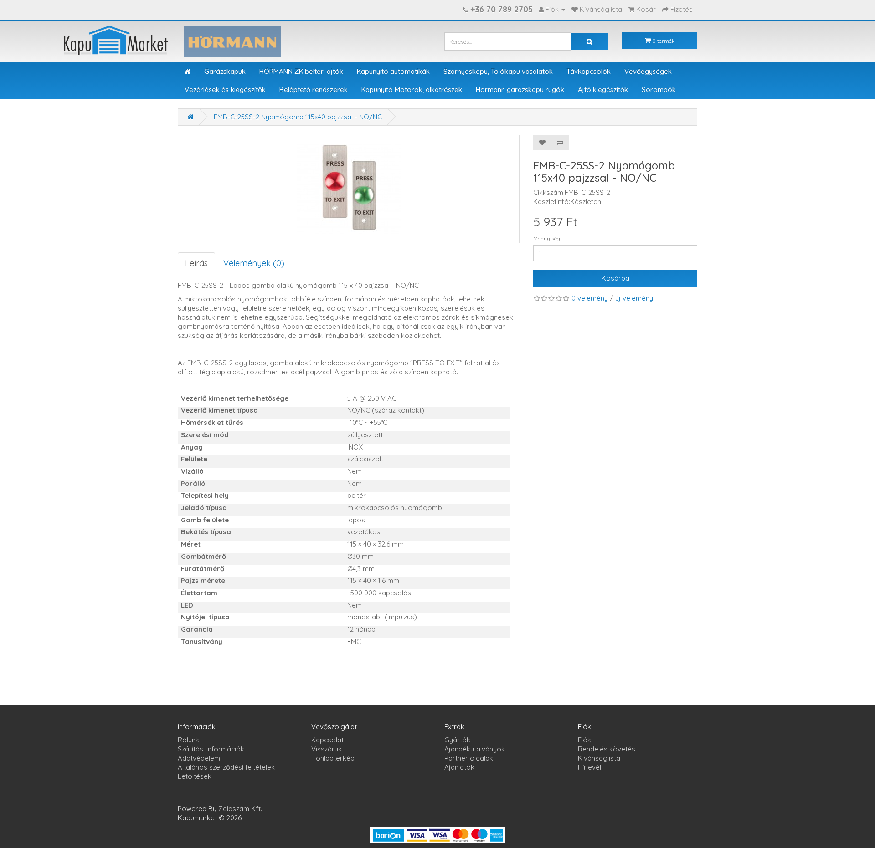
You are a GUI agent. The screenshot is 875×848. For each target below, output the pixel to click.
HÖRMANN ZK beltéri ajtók (301, 71)
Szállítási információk (211, 749)
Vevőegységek (648, 71)
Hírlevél (589, 767)
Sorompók (659, 89)
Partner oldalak (468, 758)
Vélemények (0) (253, 263)
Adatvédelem (199, 758)
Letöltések (194, 776)
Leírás (196, 263)
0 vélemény (589, 298)
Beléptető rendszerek (313, 89)
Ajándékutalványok (474, 749)
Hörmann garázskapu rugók (520, 89)
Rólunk (188, 740)
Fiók (584, 740)
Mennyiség (546, 238)
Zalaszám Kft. (240, 808)
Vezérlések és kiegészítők (225, 89)
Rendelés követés (606, 749)
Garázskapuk (225, 71)
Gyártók (457, 740)
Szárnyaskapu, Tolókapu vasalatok (498, 71)
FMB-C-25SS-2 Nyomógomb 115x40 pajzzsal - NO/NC (298, 116)
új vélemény (634, 298)
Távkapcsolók (588, 71)
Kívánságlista (599, 758)
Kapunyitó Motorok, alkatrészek (411, 89)
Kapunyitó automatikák (393, 71)
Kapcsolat (327, 740)
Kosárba (615, 278)
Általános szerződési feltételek (226, 767)
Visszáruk (326, 749)
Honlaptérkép (333, 758)
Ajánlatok (459, 767)
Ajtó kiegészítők (603, 89)
